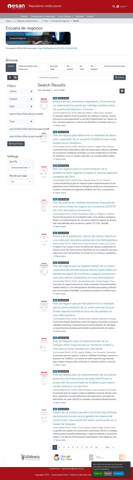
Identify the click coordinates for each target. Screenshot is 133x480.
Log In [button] (123, 6)
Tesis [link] (46, 21)
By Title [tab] (82, 68)
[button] (16, 6)
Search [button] (120, 77)
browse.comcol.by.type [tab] (114, 66)
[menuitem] (65, 16)
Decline (108, 473)
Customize (118, 473)
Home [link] (8, 21)
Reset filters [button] (17, 143)
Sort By (13, 161)
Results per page (18, 175)
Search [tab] (11, 66)
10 (96, 447)
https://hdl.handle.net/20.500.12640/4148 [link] (57, 48)
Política (24, 16)
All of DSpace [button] (64, 16)
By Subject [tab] (94, 68)
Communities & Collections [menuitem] (43, 16)
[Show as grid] (15, 77)
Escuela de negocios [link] (60, 21)
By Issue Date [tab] (54, 68)
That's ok (98, 473)
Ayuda (90, 16)
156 (107, 447)
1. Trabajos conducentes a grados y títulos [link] (27, 21)
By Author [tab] (70, 68)
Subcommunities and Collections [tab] (27, 68)
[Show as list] (10, 77)
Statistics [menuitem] (79, 16)
